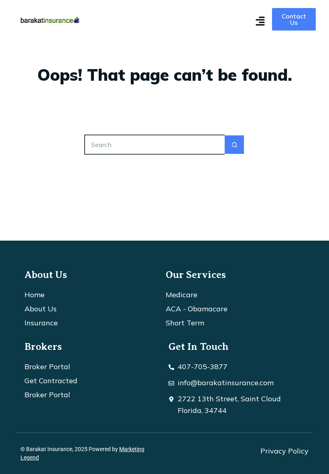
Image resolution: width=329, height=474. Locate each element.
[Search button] (235, 145)
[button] (260, 22)
